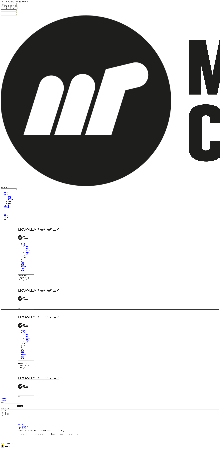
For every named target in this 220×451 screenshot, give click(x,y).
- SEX (9, 196)
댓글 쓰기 (19, 406)
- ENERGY (10, 200)
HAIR (5, 219)
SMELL (6, 218)
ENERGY (6, 216)
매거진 (6, 194)
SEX (5, 212)
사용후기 (6, 205)
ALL (5, 210)
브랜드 (6, 192)
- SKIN (9, 198)
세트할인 (6, 207)
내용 (22, 403)
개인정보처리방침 (23, 426)
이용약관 (20, 424)
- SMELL (10, 201)
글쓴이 (3, 403)
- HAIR (9, 203)
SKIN (5, 214)
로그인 (5, 6)
